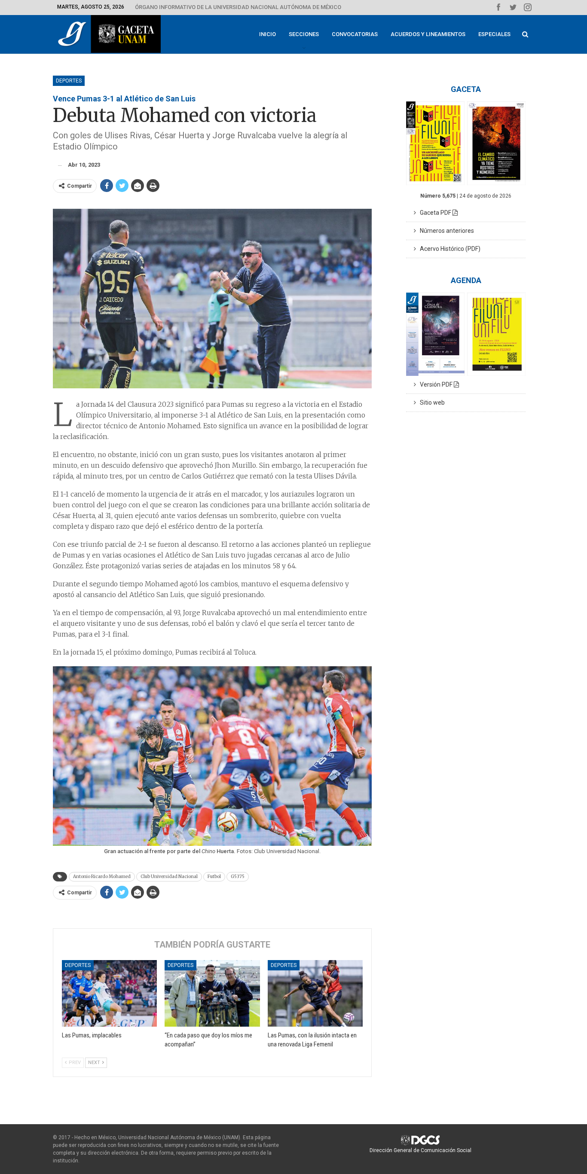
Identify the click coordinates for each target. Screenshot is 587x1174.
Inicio (267, 34)
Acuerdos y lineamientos (428, 34)
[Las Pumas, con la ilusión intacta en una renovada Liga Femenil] (315, 993)
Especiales (494, 34)
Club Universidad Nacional (169, 876)
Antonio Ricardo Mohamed (102, 876)
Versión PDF (435, 384)
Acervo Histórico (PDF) (448, 248)
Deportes (69, 81)
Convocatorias (355, 34)
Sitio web (430, 402)
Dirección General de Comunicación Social (420, 1150)
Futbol (214, 876)
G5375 (238, 876)
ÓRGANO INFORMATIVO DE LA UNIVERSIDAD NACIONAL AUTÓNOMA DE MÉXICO (238, 7)
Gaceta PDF (434, 212)
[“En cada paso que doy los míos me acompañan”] (212, 993)
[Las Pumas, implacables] (109, 993)
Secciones (304, 34)
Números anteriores (445, 230)
